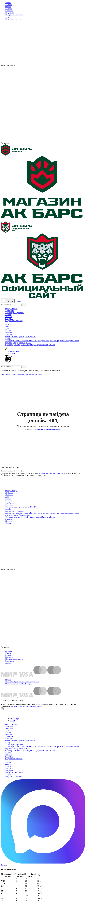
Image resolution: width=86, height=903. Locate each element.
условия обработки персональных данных (27, 706)
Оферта (8, 680)
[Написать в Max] (43, 863)
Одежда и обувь (11, 309)
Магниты (44, 345)
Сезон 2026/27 (30, 337)
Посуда (15, 343)
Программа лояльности (14, 15)
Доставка (8, 5)
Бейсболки (9, 333)
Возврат (8, 9)
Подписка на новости (13, 19)
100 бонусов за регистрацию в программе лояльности (21, 374)
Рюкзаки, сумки (25, 343)
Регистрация (14, 351)
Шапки (8, 331)
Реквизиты (9, 661)
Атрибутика (9, 311)
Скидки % (9, 319)
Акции (8, 17)
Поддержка (9, 13)
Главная (8, 3)
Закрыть (4, 865)
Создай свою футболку (14, 321)
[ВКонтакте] (61, 65)
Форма (8, 337)
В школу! (18, 301)
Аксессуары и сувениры (14, 313)
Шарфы (8, 339)
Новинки (8, 317)
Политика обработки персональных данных (22, 682)
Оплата (8, 7)
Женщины (9, 327)
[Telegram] (43, 141)
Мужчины (9, 324)
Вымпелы (9, 335)
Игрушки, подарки (33, 345)
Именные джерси (17, 337)
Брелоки (17, 345)
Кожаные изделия (67, 341)
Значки (23, 345)
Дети (7, 329)
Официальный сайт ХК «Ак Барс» (18, 684)
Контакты (9, 11)
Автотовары (25, 341)
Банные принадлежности (39, 341)
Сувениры (9, 345)
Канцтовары (54, 341)
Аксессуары (10, 341)
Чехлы (17, 341)
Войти (12, 353)
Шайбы (52, 345)
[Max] (65, 65)
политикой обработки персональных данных (51, 473)
